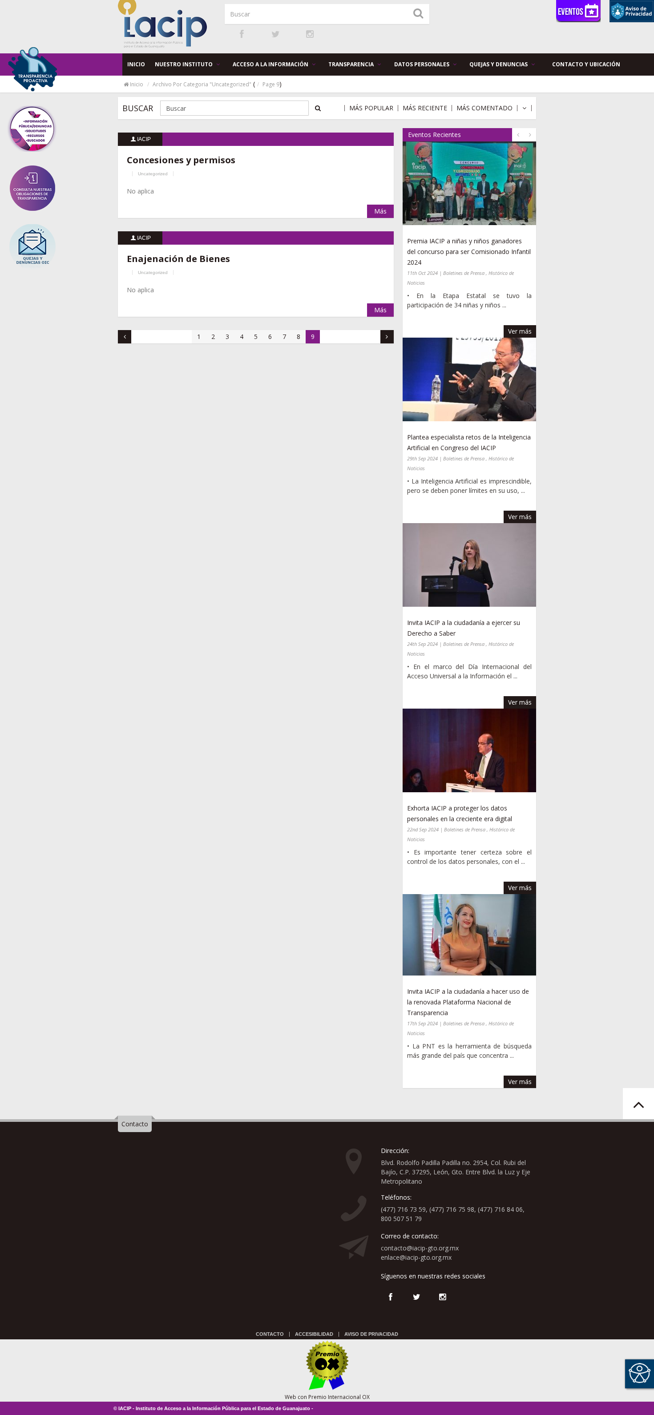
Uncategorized (153, 173)
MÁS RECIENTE (425, 108)
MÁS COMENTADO (484, 108)
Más (380, 211)
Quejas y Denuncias (499, 64)
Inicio (136, 64)
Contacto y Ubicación (586, 64)
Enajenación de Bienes (178, 259)
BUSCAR (137, 108)
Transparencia (351, 64)
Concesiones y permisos (181, 160)
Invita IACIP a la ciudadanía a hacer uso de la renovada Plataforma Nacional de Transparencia (468, 1002)
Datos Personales (422, 64)
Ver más (520, 331)
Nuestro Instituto (184, 64)
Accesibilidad (314, 1334)
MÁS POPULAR (371, 108)
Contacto (134, 1124)
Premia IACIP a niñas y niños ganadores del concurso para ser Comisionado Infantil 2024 (469, 251)
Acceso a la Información (271, 64)
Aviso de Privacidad (371, 1334)
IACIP (144, 139)
